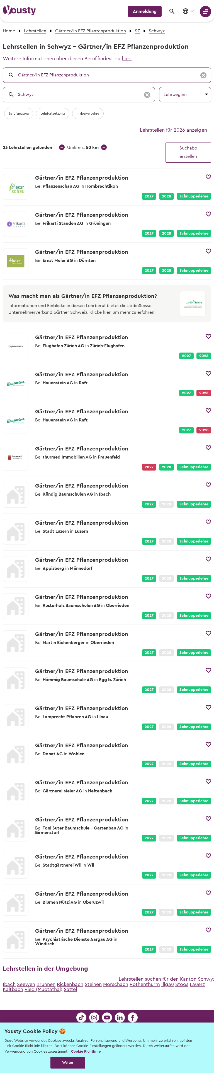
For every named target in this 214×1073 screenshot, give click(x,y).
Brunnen (46, 984)
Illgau (167, 984)
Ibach (9, 984)
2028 (166, 196)
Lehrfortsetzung (52, 113)
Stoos (181, 984)
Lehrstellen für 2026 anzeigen (173, 129)
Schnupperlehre (193, 196)
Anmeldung (145, 11)
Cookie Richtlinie (86, 1051)
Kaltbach (13, 989)
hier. (127, 58)
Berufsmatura (19, 113)
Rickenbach (70, 984)
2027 (149, 196)
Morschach (115, 984)
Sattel (70, 989)
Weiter (68, 1062)
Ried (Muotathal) (43, 989)
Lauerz (197, 984)
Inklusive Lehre (88, 113)
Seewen (26, 984)
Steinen (93, 984)
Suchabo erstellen (188, 152)
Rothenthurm (145, 984)
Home (9, 31)
